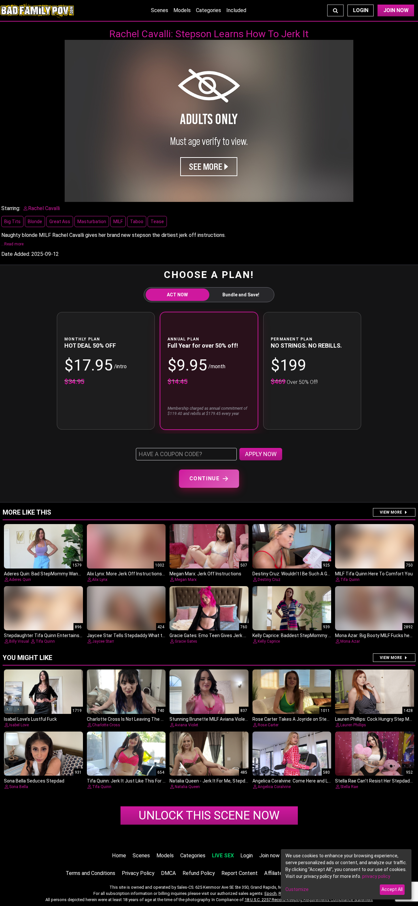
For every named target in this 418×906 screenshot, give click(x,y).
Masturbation (91, 221)
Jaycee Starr (103, 641)
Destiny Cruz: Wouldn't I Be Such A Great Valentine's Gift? (311, 573)
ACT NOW (177, 294)
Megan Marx (186, 579)
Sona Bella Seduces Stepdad (34, 780)
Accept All (392, 889)
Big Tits (12, 221)
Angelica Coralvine (274, 786)
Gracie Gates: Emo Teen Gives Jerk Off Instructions (223, 635)
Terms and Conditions (90, 873)
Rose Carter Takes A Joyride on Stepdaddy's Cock (304, 719)
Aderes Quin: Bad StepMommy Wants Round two (55, 573)
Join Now (396, 10)
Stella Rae (349, 786)
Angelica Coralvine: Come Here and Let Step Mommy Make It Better (322, 780)
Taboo (136, 221)
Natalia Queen (187, 786)
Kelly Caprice (269, 641)
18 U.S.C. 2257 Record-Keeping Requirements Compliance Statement (309, 899)
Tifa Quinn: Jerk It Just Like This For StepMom (135, 780)
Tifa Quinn (350, 579)
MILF (118, 221)
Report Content (239, 873)
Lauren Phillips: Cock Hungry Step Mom (375, 719)
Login (360, 10)
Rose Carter (268, 725)
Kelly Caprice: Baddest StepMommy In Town (298, 635)
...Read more (12, 244)
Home (119, 855)
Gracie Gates (186, 641)
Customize (297, 889)
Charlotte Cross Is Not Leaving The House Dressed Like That (150, 719)
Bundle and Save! (240, 294)
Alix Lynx (99, 579)
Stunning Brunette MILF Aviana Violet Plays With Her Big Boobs (234, 719)
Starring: (10, 208)
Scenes (159, 10)
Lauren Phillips (353, 725)
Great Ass (59, 221)
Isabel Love (19, 725)
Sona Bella (18, 786)
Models (182, 10)
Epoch (271, 893)
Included (236, 10)
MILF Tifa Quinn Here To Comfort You (374, 573)
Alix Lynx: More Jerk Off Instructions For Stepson (137, 573)
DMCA (168, 873)
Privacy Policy (138, 873)
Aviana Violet (186, 725)
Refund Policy (199, 873)
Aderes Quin (20, 579)
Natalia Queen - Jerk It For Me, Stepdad (209, 780)
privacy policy (376, 876)
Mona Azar (350, 641)
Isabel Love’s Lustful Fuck (30, 719)
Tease (157, 221)
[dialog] (346, 874)
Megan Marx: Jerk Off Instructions (205, 573)
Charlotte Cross (106, 725)
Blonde (35, 221)
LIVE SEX (223, 855)
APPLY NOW (261, 454)
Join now (269, 855)
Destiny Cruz (269, 579)
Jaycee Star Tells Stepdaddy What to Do (129, 635)
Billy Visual (19, 641)
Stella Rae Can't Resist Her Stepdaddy (375, 780)
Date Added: (15, 254)
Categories (208, 10)
